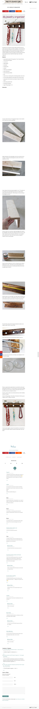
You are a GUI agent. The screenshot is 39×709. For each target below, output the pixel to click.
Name (15, 677)
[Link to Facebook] (34, 2)
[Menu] (26, 2)
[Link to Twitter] (36, 2)
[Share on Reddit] (1, 357)
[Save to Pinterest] (1, 352)
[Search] (25, 2)
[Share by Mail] (22, 463)
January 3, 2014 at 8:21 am (6, 657)
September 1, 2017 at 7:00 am (6, 650)
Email (15, 680)
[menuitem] (25, 2)
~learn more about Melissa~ (14, 450)
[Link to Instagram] (33, 2)
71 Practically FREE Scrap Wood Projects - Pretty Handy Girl (13, 649)
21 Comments (14, 457)
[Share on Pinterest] (16, 463)
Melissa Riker (20, 457)
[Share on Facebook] (5, 463)
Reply (7, 480)
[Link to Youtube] (30, 2)
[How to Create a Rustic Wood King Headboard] (38, 354)
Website (15, 684)
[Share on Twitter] (11, 463)
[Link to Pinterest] (31, 2)
